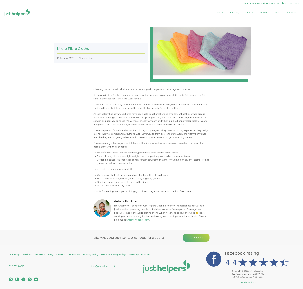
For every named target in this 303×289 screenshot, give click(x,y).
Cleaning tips (86, 58)
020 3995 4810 (16, 266)
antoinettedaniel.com (137, 220)
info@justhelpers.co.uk (103, 266)
